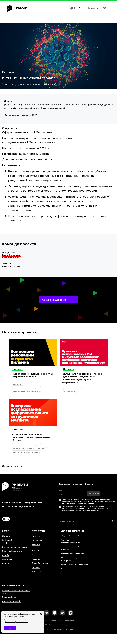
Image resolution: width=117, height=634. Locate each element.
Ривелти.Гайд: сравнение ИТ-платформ (75, 559)
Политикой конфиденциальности (16, 622)
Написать (92, 7)
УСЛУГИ (6, 531)
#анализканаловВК (36, 448)
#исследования (71, 387)
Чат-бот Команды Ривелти (18, 506)
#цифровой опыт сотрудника (26, 387)
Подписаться (93, 493)
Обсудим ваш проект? (54, 299)
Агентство (37, 554)
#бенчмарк (87, 387)
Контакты (36, 571)
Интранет (6, 535)
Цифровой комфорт (7, 541)
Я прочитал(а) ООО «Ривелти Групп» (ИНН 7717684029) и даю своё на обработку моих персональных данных (89, 501)
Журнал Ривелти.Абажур (73, 535)
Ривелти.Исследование (72, 553)
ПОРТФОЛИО (38, 531)
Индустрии (37, 540)
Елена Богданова (11, 254)
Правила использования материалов (58, 621)
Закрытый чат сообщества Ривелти (74, 548)
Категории (37, 535)
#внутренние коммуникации (26, 391)
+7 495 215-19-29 (11, 502)
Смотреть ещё (10, 466)
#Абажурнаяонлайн (11, 601)
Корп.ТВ (6, 563)
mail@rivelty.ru (33, 502)
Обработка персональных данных (58, 625)
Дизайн (5, 555)
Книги (64, 568)
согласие (112, 501)
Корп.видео (7, 559)
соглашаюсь (68, 506)
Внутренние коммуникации (15, 546)
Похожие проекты (19, 332)
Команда (36, 558)
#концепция (18, 448)
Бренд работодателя (12, 551)
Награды (36, 567)
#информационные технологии (37, 84)
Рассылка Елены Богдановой (75, 564)
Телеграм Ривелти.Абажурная (70, 541)
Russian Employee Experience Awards (16, 591)
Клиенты (36, 544)
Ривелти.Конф (9, 597)
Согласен (10, 628)
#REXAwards (70, 391)
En (75, 8)
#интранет (9, 84)
